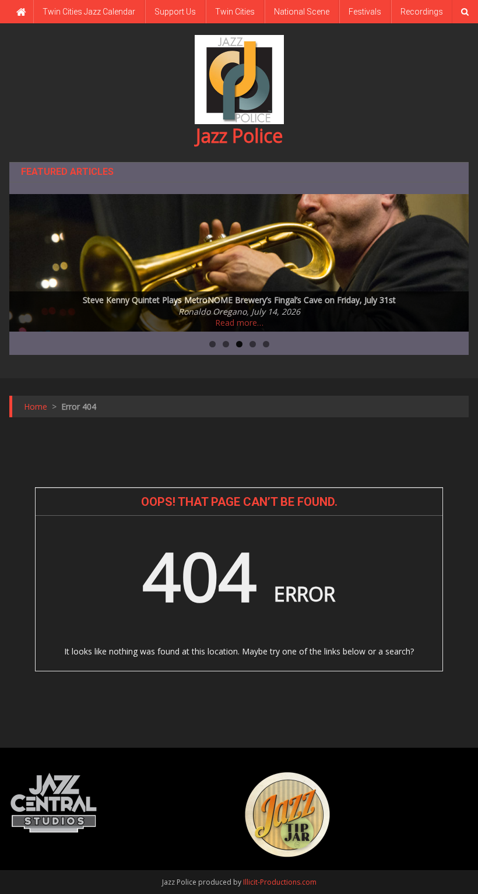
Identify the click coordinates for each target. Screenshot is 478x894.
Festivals (365, 11)
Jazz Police (239, 135)
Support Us (175, 11)
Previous (24, 260)
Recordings (421, 11)
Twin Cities (235, 11)
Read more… (239, 322)
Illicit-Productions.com (280, 882)
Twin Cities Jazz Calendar (89, 11)
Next (454, 260)
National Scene (301, 11)
